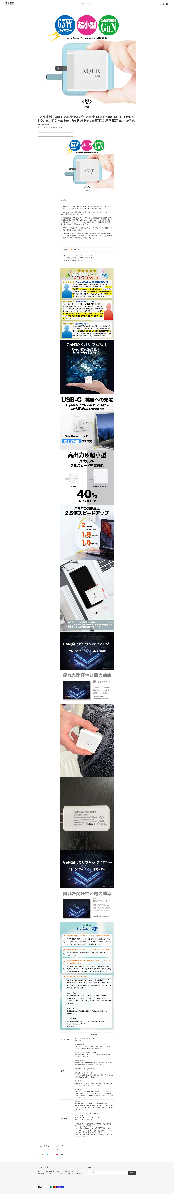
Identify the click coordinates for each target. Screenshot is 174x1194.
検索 (39, 1171)
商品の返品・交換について (46, 1174)
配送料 (42, 127)
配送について (61, 1174)
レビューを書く (56, 1150)
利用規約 (78, 1174)
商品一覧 (70, 1174)
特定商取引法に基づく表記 (51, 1171)
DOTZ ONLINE (123, 1187)
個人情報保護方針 (67, 1171)
